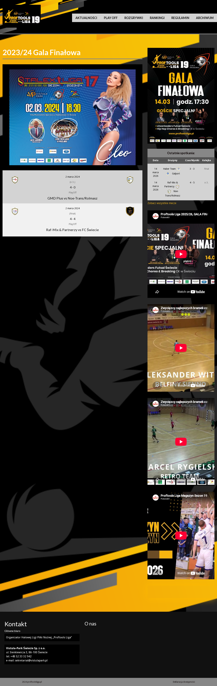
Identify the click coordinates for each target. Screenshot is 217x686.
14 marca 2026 (156, 172)
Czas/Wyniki (192, 160)
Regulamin (180, 18)
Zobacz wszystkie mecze (161, 203)
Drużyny (172, 160)
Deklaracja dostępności (184, 682)
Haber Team (169, 168)
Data (155, 160)
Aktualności (86, 18)
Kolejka (206, 160)
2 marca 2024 (72, 176)
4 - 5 (192, 182)
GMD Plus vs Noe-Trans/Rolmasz (72, 198)
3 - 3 (192, 168)
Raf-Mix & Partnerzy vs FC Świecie (72, 230)
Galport (175, 173)
